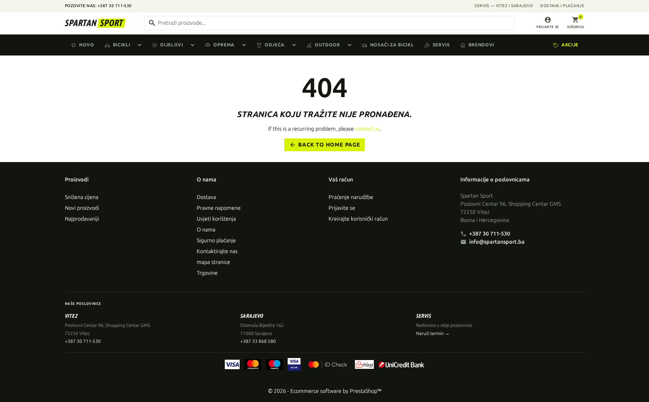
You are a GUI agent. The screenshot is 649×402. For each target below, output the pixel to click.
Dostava (206, 197)
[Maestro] (274, 364)
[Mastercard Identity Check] (327, 364)
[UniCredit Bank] (401, 364)
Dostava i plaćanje (562, 5)
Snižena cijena (81, 197)
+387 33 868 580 (258, 341)
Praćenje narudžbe (351, 197)
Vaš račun (341, 179)
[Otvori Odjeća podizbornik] (295, 45)
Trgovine (207, 273)
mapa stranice (213, 262)
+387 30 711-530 (489, 233)
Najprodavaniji (82, 219)
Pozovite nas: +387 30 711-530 (98, 5)
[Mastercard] (252, 364)
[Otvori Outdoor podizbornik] (351, 45)
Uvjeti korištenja (216, 219)
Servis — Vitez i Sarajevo (504, 5)
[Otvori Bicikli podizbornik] (141, 45)
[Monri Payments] (364, 364)
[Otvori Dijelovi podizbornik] (194, 45)
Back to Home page (324, 144)
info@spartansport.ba (497, 242)
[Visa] (232, 364)
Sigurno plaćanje (216, 240)
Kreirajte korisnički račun (358, 219)
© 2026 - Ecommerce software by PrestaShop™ (324, 391)
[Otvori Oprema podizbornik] (245, 45)
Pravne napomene (219, 208)
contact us (367, 129)
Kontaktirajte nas (217, 251)
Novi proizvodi (82, 208)
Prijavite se (342, 208)
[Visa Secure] (294, 364)
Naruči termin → (433, 333)
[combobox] (329, 23)
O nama (206, 229)
